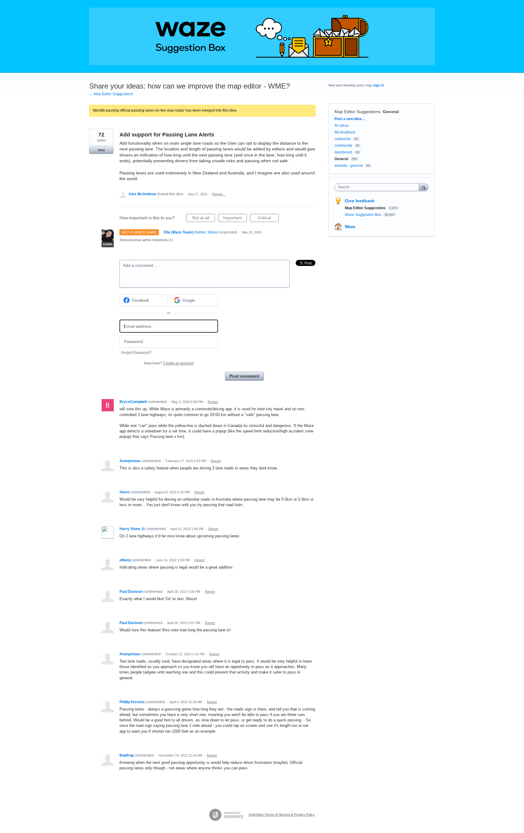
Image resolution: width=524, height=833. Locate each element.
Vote (101, 150)
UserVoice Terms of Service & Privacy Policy (282, 814)
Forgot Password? (136, 353)
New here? (168, 363)
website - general (348, 165)
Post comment (244, 376)
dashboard (343, 152)
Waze (350, 226)
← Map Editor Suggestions (111, 94)
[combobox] (378, 187)
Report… (219, 194)
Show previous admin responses (146, 240)
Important (235, 218)
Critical (268, 218)
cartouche (342, 139)
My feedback (344, 132)
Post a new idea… (349, 119)
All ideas (341, 125)
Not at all (203, 218)
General (391, 111)
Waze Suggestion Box (363, 215)
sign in (378, 85)
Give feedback (360, 200)
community (343, 145)
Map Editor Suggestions (357, 111)
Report (213, 402)
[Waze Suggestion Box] (262, 36)
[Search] (423, 187)
